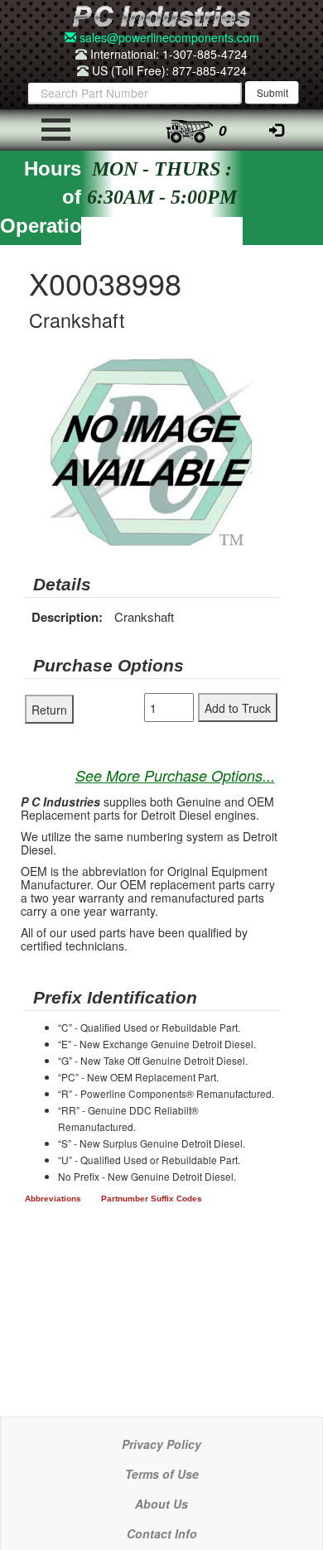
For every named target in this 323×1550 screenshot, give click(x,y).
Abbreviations (53, 1198)
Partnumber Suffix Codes (151, 1198)
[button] (264, 372)
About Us (161, 1503)
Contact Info (162, 1533)
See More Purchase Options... (175, 775)
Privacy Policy (161, 1444)
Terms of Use (162, 1474)
